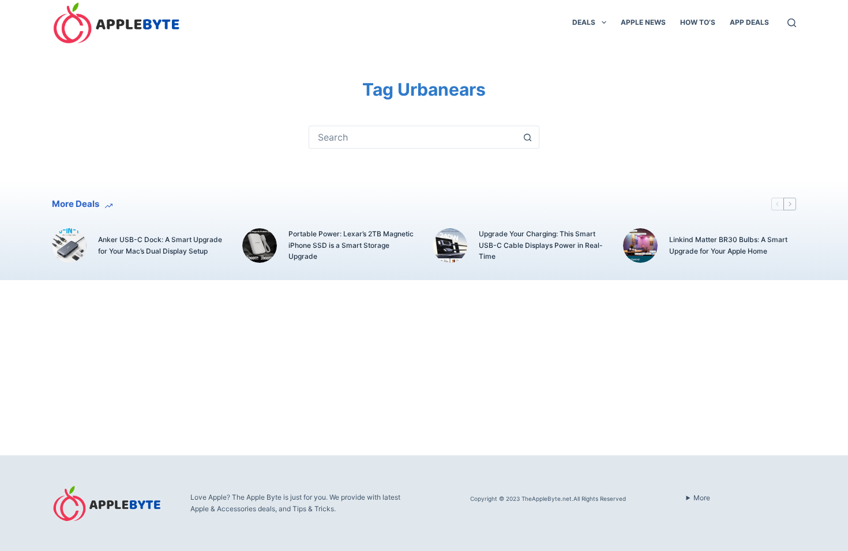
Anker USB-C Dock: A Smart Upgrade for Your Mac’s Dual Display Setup (160, 245)
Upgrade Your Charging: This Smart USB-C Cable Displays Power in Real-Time (541, 245)
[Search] (791, 22)
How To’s (697, 22)
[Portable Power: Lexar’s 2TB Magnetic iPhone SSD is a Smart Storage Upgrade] (259, 245)
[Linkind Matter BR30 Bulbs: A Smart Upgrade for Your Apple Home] (640, 245)
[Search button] (527, 137)
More (701, 497)
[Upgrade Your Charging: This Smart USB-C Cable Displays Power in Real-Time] (450, 245)
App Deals (749, 22)
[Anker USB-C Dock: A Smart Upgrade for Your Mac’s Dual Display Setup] (69, 245)
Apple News (643, 22)
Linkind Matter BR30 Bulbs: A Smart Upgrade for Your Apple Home (728, 245)
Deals (583, 22)
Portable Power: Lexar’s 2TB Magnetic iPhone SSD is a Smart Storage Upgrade (351, 245)
